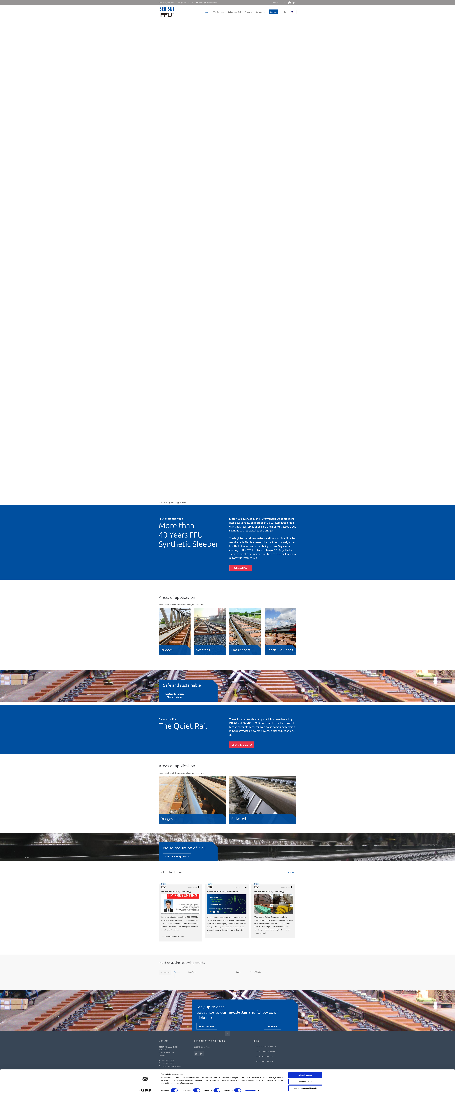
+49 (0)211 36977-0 (185, 3)
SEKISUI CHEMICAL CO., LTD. (266, 1047)
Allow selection (305, 1082)
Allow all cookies (305, 1075)
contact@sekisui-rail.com (207, 3)
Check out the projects (177, 856)
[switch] (196, 1090)
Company (274, 3)
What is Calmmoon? (242, 744)
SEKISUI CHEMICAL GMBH (265, 1051)
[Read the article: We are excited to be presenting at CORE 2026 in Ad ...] (180, 904)
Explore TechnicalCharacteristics (174, 695)
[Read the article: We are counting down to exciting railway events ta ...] (227, 904)
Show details (250, 1090)
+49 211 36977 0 (168, 1060)
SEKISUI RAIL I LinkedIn (264, 1056)
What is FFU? (240, 567)
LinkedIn (272, 1026)
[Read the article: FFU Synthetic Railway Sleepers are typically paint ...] (273, 904)
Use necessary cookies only (305, 1088)
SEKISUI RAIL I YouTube (264, 1061)
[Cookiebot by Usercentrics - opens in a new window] (145, 1090)
